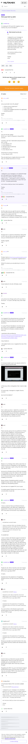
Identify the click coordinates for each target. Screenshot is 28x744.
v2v (7, 65)
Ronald (5, 205)
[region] (14, 737)
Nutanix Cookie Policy (10, 738)
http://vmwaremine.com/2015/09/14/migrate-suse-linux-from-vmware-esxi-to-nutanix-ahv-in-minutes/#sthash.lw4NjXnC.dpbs (13, 336)
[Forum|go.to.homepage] (9, 3)
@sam (15, 592)
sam (4, 229)
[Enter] (2, 6)
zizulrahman (6, 23)
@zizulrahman (15, 686)
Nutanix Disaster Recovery (9, 10)
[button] (1, 3)
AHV (3, 65)
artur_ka (5, 98)
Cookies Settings (14, 741)
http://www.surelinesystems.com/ (18, 257)
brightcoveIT (6, 621)
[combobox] (14, 6)
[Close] (26, 732)
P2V (11, 65)
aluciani (5, 293)
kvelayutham (6, 681)
